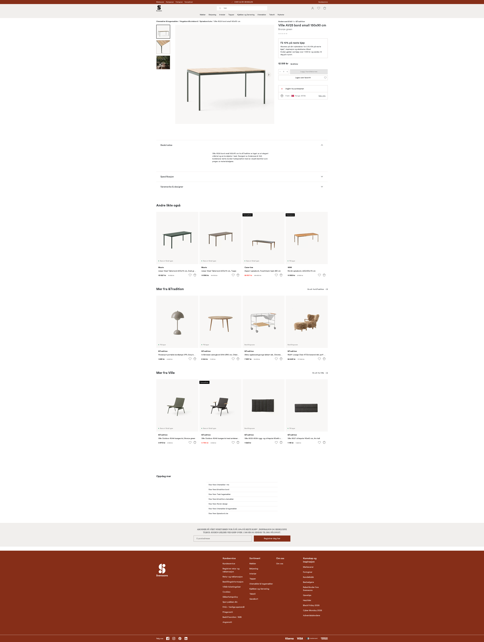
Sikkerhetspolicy (230, 597)
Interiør (222, 15)
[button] (282, 33)
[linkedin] (185, 638)
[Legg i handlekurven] (194, 274)
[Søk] (220, 8)
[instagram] (173, 638)
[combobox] (242, 8)
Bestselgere (308, 582)
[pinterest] (179, 638)
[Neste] (268, 74)
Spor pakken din (230, 602)
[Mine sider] (313, 8)
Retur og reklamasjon (233, 577)
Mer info (322, 96)
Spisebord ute (206, 21)
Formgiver (179, 2)
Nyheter (281, 15)
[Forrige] (180, 74)
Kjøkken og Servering (245, 15)
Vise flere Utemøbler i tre (218, 485)
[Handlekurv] (325, 8)
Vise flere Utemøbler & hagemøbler (222, 509)
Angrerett (227, 622)
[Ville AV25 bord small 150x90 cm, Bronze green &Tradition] (224, 74)
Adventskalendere (311, 615)
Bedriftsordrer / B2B (232, 617)
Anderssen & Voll (285, 21)
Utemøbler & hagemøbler (167, 21)
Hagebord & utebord (189, 21)
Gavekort (253, 599)
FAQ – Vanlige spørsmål (234, 607)
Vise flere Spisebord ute (218, 513)
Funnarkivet (189, 2)
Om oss (279, 564)
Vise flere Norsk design (218, 504)
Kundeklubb (308, 577)
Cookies (226, 592)
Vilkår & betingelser (232, 587)
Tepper (231, 15)
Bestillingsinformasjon (233, 582)
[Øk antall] (287, 71)
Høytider (307, 600)
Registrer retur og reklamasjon (231, 570)
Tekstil (272, 15)
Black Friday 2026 (311, 605)
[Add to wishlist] (190, 275)
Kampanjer (170, 2)
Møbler (203, 15)
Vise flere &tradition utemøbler (221, 499)
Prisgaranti (228, 612)
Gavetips (307, 595)
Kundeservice (323, 2)
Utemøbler (262, 15)
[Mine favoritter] (319, 8)
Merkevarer (160, 2)
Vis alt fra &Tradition (315, 289)
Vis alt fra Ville (318, 373)
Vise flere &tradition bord (218, 489)
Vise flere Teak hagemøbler (219, 494)
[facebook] (167, 638)
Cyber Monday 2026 (312, 610)
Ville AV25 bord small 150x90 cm (227, 21)
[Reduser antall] (280, 71)
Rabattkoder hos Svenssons (311, 588)
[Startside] (159, 8)
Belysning (212, 15)
